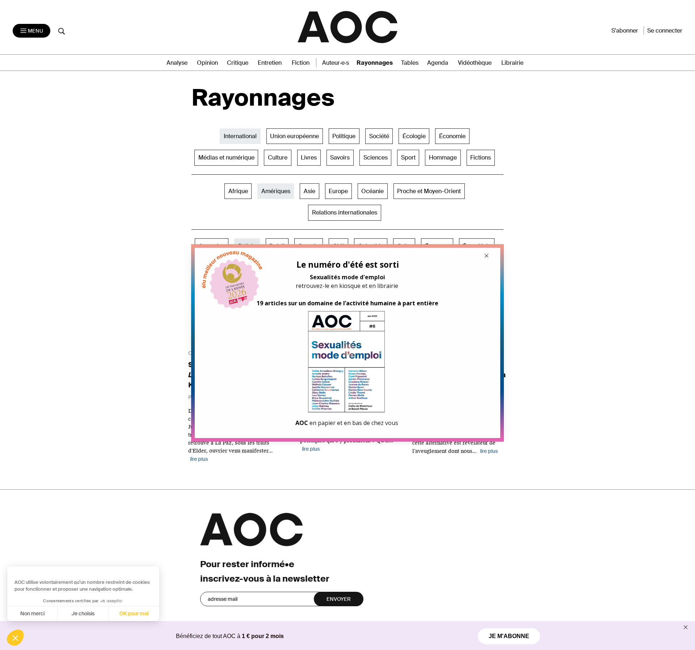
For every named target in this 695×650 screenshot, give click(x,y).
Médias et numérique (226, 157)
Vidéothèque (475, 63)
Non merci (32, 613)
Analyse (177, 63)
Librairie (512, 63)
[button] (15, 637)
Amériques (275, 191)
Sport (408, 157)
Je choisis (83, 613)
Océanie (372, 191)
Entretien (270, 63)
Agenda (437, 63)
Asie (309, 191)
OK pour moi (133, 613)
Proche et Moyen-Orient (429, 191)
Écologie (414, 136)
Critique (237, 63)
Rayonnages (375, 63)
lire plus (199, 459)
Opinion (207, 63)
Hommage (443, 157)
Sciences (375, 157)
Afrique (238, 191)
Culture (277, 157)
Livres (309, 157)
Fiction (300, 63)
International (240, 136)
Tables (409, 63)
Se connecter (664, 30)
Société (379, 136)
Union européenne (294, 136)
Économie (452, 136)
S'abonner (624, 30)
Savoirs (340, 157)
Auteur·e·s (335, 63)
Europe (338, 191)
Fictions (480, 157)
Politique (343, 136)
